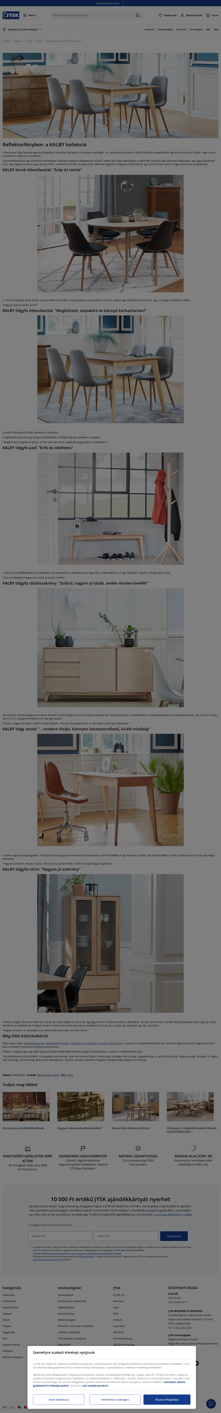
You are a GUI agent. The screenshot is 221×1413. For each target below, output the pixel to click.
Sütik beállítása (59, 1399)
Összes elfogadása (167, 1399)
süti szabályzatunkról (95, 1385)
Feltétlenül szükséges (115, 1399)
